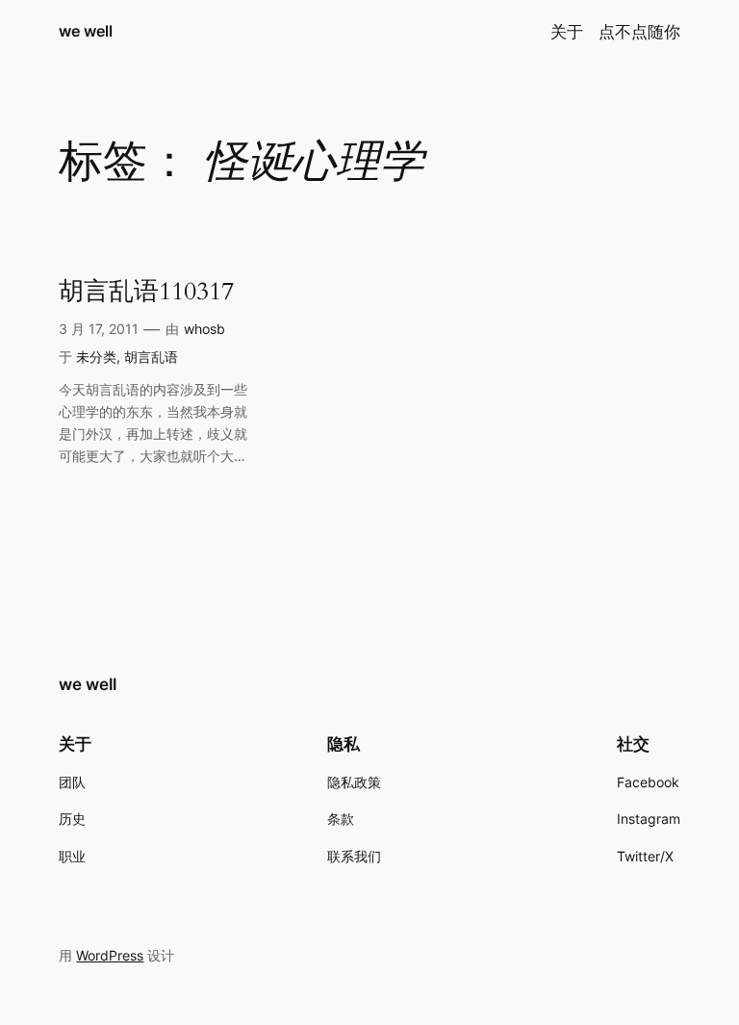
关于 (566, 31)
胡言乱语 (151, 356)
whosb (204, 328)
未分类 (96, 356)
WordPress (109, 955)
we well (86, 30)
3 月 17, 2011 (99, 328)
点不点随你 (639, 31)
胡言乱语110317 (146, 292)
